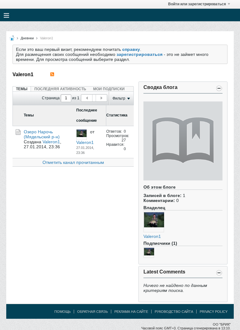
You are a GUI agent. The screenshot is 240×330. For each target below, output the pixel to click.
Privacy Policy (214, 311)
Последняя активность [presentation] (60, 89)
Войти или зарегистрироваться (197, 4)
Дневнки (27, 38)
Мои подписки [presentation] (109, 89)
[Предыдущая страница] (86, 98)
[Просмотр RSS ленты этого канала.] (52, 74)
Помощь (62, 311)
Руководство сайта (174, 311)
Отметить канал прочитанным (73, 162)
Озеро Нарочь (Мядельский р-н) (42, 134)
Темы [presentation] (22, 89)
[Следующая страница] (101, 98)
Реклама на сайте (131, 311)
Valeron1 (152, 236)
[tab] (21, 88)
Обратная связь (92, 311)
